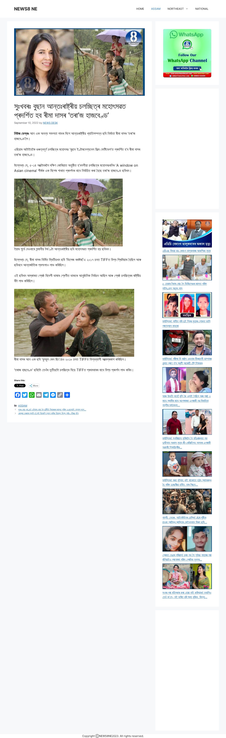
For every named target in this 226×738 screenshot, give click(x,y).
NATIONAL (201, 8)
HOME (140, 8)
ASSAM (155, 8)
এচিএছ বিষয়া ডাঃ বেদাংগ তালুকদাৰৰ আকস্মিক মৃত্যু (186, 251)
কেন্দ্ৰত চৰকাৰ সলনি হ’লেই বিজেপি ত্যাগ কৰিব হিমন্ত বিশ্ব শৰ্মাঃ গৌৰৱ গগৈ (48, 413)
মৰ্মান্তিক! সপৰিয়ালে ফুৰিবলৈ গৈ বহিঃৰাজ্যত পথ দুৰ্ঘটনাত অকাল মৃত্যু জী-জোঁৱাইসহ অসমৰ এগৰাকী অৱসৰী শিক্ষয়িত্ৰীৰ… (186, 443)
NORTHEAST (176, 8)
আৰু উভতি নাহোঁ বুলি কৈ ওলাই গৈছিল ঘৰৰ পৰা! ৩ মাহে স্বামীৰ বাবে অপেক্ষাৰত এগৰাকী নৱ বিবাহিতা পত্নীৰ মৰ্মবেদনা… (186, 400)
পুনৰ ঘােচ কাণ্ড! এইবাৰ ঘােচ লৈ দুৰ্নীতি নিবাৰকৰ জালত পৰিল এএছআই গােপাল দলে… (52, 409)
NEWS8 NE (25, 9)
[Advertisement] (187, 149)
